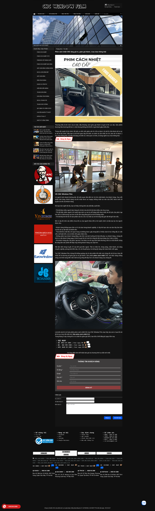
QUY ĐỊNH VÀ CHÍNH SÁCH (44, 108)
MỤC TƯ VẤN (77, 13)
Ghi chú (59, 381)
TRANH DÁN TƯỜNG (42, 104)
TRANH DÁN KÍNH (41, 92)
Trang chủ (59, 49)
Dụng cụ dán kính (104, 460)
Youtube (61, 438)
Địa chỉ (59, 377)
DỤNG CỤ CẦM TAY (42, 84)
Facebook (61, 434)
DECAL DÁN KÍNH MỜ (42, 72)
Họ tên (59, 366)
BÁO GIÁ (87, 13)
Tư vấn (66, 49)
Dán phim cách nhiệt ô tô (62, 462)
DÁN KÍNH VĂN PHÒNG (43, 96)
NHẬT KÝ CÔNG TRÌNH (43, 120)
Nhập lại (107, 417)
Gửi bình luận (117, 417)
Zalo (59, 436)
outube (86, 453)
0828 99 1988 (67, 347)
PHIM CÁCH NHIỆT (42, 52)
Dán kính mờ (89, 458)
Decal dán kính (61, 458)
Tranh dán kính (110, 458)
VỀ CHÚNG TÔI (53, 13)
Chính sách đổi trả (87, 438)
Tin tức (38, 434)
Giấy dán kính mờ (43, 460)
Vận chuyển (85, 436)
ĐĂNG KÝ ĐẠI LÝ (41, 116)
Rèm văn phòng (99, 458)
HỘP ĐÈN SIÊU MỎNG (42, 88)
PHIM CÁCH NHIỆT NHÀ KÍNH (44, 64)
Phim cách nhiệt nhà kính (45, 462)
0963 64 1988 (66, 343)
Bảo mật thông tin (87, 440)
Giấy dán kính (50, 458)
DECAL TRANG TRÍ (42, 100)
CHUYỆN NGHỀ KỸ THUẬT (44, 112)
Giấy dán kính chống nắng (76, 458)
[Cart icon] (106, 4)
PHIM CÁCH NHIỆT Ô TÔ (43, 56)
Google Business (63, 440)
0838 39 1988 (114, 472)
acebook (66, 454)
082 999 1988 (67, 345)
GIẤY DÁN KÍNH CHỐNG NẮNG (45, 68)
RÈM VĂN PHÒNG (41, 80)
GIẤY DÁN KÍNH (41, 76)
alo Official (44, 453)
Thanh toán (85, 434)
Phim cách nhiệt (39, 458)
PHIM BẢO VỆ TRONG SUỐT (44, 60)
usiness (109, 453)
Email (59, 373)
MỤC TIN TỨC (65, 13)
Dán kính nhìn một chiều (72, 460)
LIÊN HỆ (97, 13)
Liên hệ (38, 436)
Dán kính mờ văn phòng (56, 460)
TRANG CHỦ (41, 13)
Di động (60, 370)
